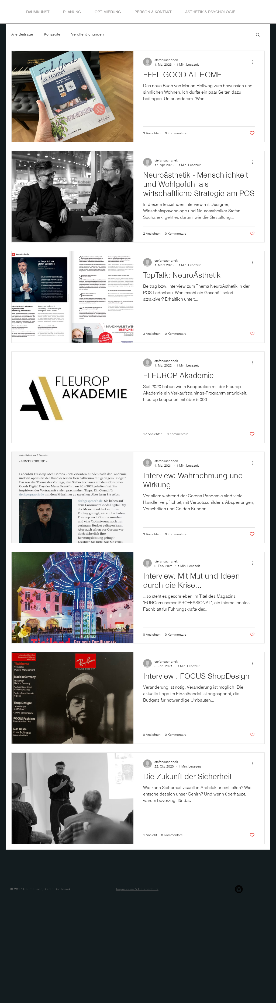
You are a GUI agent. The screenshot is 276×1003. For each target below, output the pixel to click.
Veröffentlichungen (87, 34)
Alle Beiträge (22, 34)
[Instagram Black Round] (239, 889)
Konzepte (52, 34)
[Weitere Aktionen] (254, 62)
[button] (257, 35)
